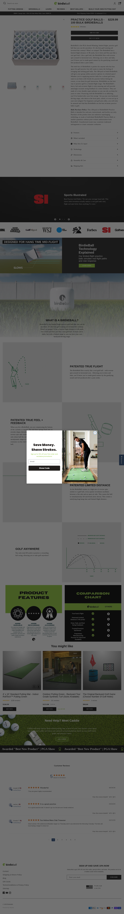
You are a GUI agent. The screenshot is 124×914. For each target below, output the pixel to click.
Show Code (44, 468)
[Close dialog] (95, 432)
